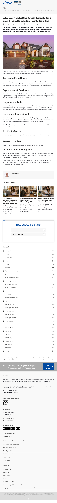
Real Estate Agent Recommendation (13, 485)
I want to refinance (18, 234)
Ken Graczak (18, 24)
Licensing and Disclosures (10, 451)
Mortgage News (9, 314)
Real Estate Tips (9, 328)
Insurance (8, 294)
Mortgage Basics (10, 304)
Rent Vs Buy (8, 338)
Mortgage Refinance (11, 318)
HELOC (7, 274)
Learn (6, 301)
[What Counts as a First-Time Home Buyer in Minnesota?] (46, 191)
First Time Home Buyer (32, 24)
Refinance (8, 331)
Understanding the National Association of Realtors (12, 359)
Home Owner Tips (10, 288)
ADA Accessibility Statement (11, 444)
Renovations (8, 334)
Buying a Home (9, 251)
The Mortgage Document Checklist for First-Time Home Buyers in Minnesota (10, 201)
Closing (7, 254)
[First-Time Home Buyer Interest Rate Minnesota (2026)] (28, 191)
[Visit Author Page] (6, 175)
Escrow (7, 264)
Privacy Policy (6, 457)
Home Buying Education (12, 278)
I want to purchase (18, 230)
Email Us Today (9, 421)
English (5, 436)
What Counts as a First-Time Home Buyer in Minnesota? (46, 200)
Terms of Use (6, 460)
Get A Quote (6, 475)
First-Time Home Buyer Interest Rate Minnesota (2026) (28, 200)
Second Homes (9, 341)
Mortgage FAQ (9, 311)
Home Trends (9, 291)
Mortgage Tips (9, 321)
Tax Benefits (8, 344)
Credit (7, 261)
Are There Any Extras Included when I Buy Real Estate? (41, 359)
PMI (6, 324)
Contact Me (6, 472)
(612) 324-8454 (9, 418)
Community (8, 258)
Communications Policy (9, 448)
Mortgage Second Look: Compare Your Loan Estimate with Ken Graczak (22, 488)
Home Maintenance (11, 284)
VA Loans (7, 351)
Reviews (5, 478)
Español (9, 436)
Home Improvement (11, 281)
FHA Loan (7, 268)
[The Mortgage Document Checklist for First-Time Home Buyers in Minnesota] (11, 191)
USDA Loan (8, 348)
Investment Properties (11, 298)
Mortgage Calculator (11, 308)
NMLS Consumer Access (9, 454)
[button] (53, 3)
